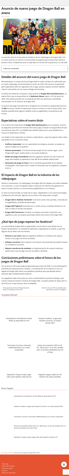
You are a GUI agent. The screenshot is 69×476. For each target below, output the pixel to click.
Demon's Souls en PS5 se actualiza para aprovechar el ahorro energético (54, 288)
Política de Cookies (7, 468)
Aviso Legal (5, 464)
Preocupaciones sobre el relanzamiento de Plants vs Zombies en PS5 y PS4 (16, 288)
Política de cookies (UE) (8, 473)
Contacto (4, 470)
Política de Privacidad (8, 466)
